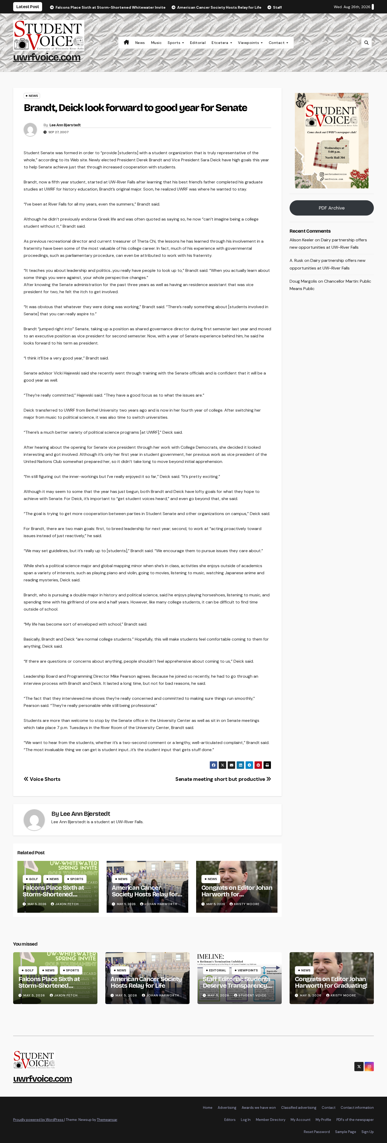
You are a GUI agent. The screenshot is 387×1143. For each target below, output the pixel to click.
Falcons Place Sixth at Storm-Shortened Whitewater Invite (53, 894)
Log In (246, 1119)
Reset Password (317, 1132)
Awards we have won (259, 1107)
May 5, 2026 (34, 995)
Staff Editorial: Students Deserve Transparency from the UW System (236, 985)
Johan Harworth (161, 904)
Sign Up (367, 1132)
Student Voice (252, 995)
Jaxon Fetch (67, 904)
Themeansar (107, 1119)
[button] (366, 42)
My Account (300, 1119)
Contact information (357, 1107)
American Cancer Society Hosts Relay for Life (144, 894)
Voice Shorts (45, 779)
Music (156, 42)
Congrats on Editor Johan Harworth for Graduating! (236, 894)
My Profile (323, 1119)
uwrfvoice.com (46, 57)
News (140, 42)
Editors (230, 1119)
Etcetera (221, 42)
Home (207, 1107)
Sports (175, 42)
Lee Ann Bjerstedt (65, 125)
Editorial (198, 42)
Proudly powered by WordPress (38, 1119)
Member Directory (270, 1119)
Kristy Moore (247, 904)
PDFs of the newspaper (355, 1119)
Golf (33, 879)
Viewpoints (249, 42)
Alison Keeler (302, 240)
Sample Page (345, 1132)
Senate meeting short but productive (220, 779)
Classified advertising (298, 1107)
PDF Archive (332, 208)
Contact (277, 42)
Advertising (227, 1107)
